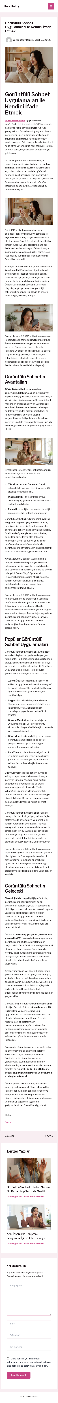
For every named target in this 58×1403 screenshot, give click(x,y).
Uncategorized (14, 1196)
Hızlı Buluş (11, 6)
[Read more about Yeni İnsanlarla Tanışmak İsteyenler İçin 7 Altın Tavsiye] (29, 1217)
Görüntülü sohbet (15, 120)
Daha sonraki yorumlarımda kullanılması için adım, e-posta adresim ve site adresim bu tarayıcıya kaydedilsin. (29, 1362)
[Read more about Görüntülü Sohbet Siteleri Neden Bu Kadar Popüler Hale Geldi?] (29, 1170)
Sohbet (9, 1122)
